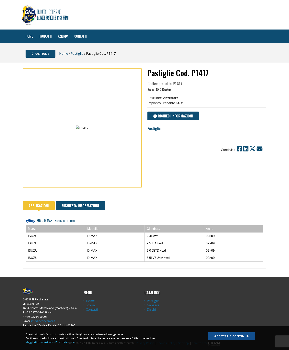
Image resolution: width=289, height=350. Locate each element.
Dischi (151, 309)
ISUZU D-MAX (57, 220)
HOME (29, 36)
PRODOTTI (45, 36)
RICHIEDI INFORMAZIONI (175, 115)
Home (63, 53)
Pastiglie (41, 53)
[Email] (259, 149)
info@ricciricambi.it (43, 321)
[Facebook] (239, 149)
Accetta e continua (231, 336)
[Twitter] (252, 149)
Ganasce (153, 305)
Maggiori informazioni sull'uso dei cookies (50, 342)
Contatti (92, 309)
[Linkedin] (245, 149)
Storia (90, 305)
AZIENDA (63, 36)
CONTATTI (80, 36)
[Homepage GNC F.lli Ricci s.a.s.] (45, 15)
